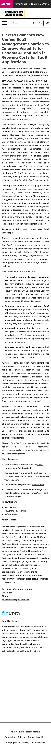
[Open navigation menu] (4, 23)
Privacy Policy (38, 742)
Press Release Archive (29, 731)
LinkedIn (11, 507)
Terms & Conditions (37, 737)
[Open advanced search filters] (40, 23)
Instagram (12, 514)
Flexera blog (38, 484)
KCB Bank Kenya (12, 496)
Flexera (5, 84)
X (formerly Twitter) (16, 511)
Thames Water (36, 493)
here (16, 480)
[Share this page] (47, 23)
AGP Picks (6, 4)
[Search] (35, 23)
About (14, 731)
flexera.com (10, 582)
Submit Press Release (15, 737)
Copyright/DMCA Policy (17, 742)
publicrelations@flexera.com (15, 599)
